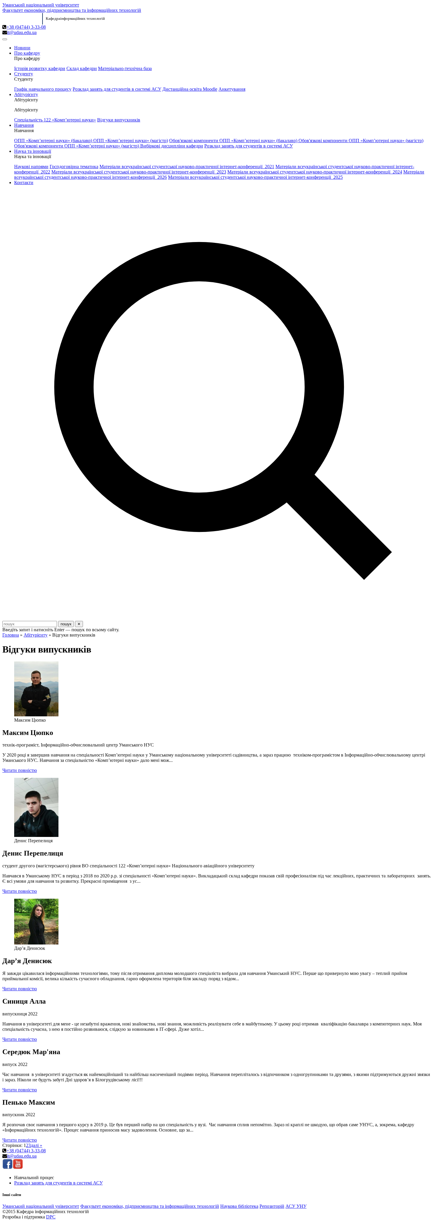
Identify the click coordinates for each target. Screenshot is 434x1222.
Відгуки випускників (118, 119)
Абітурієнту (26, 94)
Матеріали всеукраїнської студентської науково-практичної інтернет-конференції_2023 (138, 171)
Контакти (23, 182)
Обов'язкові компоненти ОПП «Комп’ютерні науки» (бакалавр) (233, 140)
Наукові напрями (31, 166)
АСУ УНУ (295, 1206)
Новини (22, 47)
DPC (51, 1216)
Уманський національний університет (40, 4)
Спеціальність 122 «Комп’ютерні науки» (55, 119)
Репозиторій (272, 1206)
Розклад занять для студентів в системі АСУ (117, 89)
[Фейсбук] (7, 1167)
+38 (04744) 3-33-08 (26, 27)
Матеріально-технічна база (125, 68)
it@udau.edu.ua (22, 32)
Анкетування (231, 89)
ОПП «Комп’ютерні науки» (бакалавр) (53, 140)
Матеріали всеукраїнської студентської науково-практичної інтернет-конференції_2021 (186, 166)
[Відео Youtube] (18, 1167)
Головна (10, 634)
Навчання (24, 125)
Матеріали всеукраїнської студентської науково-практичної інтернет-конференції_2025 (255, 177)
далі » (36, 1145)
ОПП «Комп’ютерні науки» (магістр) (130, 140)
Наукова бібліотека (239, 1206)
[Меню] (4, 39)
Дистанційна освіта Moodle (189, 89)
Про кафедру (27, 53)
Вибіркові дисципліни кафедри (171, 145)
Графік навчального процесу (42, 89)
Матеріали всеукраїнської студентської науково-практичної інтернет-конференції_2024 (314, 171)
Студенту (23, 73)
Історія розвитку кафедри (39, 68)
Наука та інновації (32, 151)
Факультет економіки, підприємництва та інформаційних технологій (71, 10)
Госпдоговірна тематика (74, 166)
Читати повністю (19, 770)
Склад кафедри (81, 68)
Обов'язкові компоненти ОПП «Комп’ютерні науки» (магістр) (360, 140)
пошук (66, 624)
